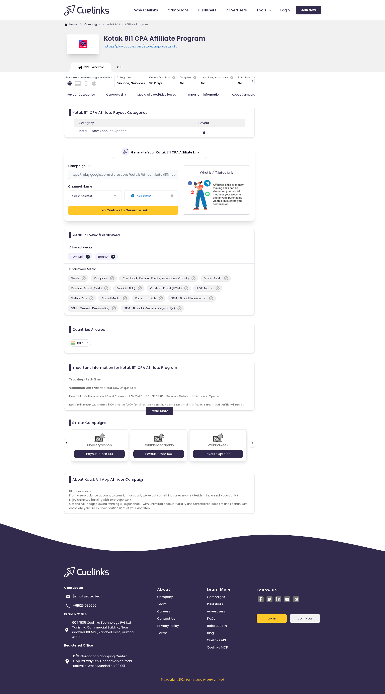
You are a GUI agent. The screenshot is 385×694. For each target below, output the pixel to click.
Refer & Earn (217, 625)
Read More (159, 411)
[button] (66, 443)
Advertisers (216, 611)
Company (165, 597)
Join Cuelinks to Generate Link (123, 210)
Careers (163, 611)
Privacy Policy (168, 625)
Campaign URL (80, 166)
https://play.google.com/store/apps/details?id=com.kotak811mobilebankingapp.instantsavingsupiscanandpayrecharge (163, 46)
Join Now (308, 10)
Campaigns (216, 597)
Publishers (215, 604)
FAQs (211, 618)
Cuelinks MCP (217, 647)
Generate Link (116, 95)
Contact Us (166, 618)
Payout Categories (81, 95)
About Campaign (244, 95)
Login (271, 618)
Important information (204, 95)
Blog (210, 633)
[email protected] (87, 596)
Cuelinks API (216, 640)
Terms (162, 633)
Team (161, 604)
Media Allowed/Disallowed (156, 95)
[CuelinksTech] (296, 599)
